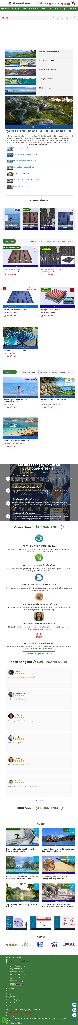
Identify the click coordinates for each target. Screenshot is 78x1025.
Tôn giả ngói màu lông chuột (47, 226)
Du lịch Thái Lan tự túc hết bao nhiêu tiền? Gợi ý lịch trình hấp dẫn (22, 878)
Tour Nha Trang (53, 372)
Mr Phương (18, 715)
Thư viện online (11, 1003)
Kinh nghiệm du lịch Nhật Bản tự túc (25, 154)
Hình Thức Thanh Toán (17, 975)
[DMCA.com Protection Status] (16, 984)
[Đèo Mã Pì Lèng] (39, 112)
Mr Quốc (17, 780)
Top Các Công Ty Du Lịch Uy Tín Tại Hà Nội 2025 (22, 905)
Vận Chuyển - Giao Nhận (18, 978)
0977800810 (56, 4)
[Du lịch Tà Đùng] (69, 944)
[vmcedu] (54, 944)
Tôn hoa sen (33, 241)
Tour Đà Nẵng (26, 372)
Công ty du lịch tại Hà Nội (21, 173)
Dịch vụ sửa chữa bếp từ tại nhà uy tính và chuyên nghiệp (21, 850)
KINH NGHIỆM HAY (39, 144)
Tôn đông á (41, 241)
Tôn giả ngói (56, 241)
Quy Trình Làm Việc (16, 969)
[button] (71, 218)
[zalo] (74, 1010)
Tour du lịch (10, 372)
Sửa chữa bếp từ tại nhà (21, 148)
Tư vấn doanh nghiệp (13, 1000)
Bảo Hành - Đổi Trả (16, 972)
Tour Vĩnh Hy (62, 372)
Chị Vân (17, 671)
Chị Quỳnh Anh (20, 693)
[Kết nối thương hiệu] (12, 944)
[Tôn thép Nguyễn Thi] (40, 944)
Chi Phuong (18, 759)
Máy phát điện (11, 997)
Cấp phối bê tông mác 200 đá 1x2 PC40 (26, 180)
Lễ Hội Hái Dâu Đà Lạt (20, 186)
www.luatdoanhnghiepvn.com (21, 961)
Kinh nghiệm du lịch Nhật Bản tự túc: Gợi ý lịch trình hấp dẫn (58, 850)
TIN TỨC (41, 824)
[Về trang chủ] (19, 3)
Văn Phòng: (18, 1023)
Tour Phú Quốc (43, 372)
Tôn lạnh (63, 241)
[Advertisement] (39, 35)
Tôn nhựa (48, 241)
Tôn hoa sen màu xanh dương (65, 226)
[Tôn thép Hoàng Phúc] (26, 944)
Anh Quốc (18, 737)
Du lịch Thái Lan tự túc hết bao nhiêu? (25, 161)
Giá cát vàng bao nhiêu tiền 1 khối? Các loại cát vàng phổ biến (57, 878)
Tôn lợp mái (9, 241)
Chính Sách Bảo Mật (16, 981)
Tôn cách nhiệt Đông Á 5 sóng (28, 226)
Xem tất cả (70, 241)
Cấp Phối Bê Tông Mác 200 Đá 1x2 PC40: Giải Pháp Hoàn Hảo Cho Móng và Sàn (57, 906)
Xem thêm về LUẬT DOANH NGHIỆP (39, 654)
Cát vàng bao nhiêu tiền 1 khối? (23, 167)
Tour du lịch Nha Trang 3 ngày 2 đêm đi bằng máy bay (12, 227)
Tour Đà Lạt (35, 372)
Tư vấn (8, 1006)
